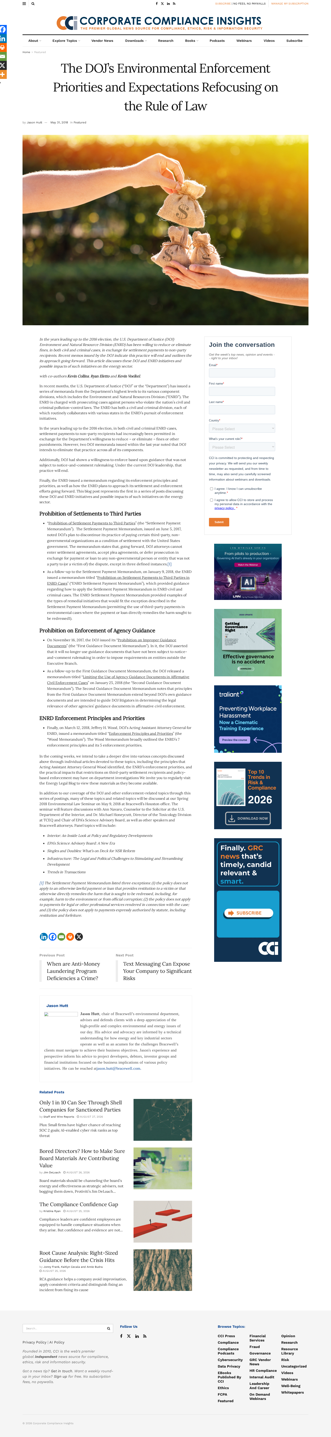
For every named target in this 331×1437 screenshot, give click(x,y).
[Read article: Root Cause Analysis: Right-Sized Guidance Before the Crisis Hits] (163, 1270)
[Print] (70, 937)
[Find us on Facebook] (157, 3)
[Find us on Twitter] (162, 3)
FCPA (222, 1394)
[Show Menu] (24, 3)
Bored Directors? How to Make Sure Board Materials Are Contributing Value (82, 1158)
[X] (79, 937)
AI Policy (56, 1342)
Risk (285, 1360)
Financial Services (257, 1338)
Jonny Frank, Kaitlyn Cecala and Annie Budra (73, 1266)
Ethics (223, 1388)
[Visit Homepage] (165, 21)
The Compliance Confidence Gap (78, 1204)
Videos (269, 41)
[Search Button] (33, 3)
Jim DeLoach (52, 1172)
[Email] (61, 937)
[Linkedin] (44, 937)
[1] (170, 564)
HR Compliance (263, 1370)
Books (190, 41)
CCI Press (226, 1336)
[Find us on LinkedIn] (168, 3)
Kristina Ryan (52, 1211)
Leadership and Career (259, 1385)
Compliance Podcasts (228, 1351)
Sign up (60, 1376)
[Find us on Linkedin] (137, 1336)
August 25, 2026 (78, 1211)
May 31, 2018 (59, 122)
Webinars (244, 41)
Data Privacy (229, 1366)
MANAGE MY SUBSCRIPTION (289, 3)
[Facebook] (53, 937)
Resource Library (289, 1351)
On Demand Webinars (259, 1396)
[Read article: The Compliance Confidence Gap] (163, 1222)
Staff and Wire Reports (58, 1116)
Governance (260, 1353)
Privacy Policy (34, 1342)
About (33, 41)
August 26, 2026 (78, 1172)
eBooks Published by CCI (229, 1377)
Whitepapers (292, 1392)
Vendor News (102, 41)
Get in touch (61, 1371)
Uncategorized (294, 1366)
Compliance (228, 1342)
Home (26, 52)
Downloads (134, 41)
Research (165, 41)
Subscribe (294, 41)
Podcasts (217, 41)
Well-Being (290, 1386)
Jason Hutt (34, 122)
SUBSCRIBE (223, 3)
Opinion (288, 1336)
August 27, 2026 (91, 1116)
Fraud (254, 1347)
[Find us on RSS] (174, 3)
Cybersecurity (230, 1360)
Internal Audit (261, 1377)
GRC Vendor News (260, 1362)
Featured (40, 52)
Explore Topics (64, 41)
